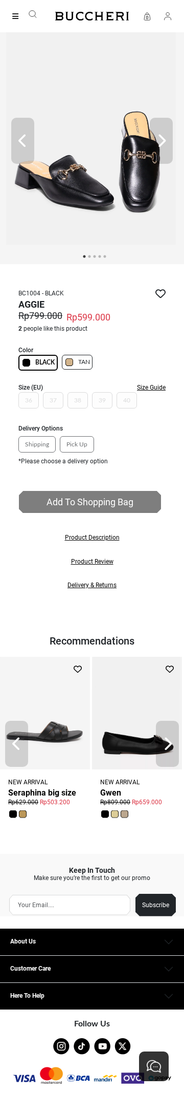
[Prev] (22, 141)
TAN (84, 362)
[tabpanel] (92, 140)
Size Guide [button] (151, 387)
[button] (92, 537)
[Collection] (18, 16)
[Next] (161, 141)
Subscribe (155, 905)
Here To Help (27, 995)
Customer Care (30, 968)
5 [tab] (105, 256)
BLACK (45, 362)
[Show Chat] (154, 1066)
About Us (23, 941)
